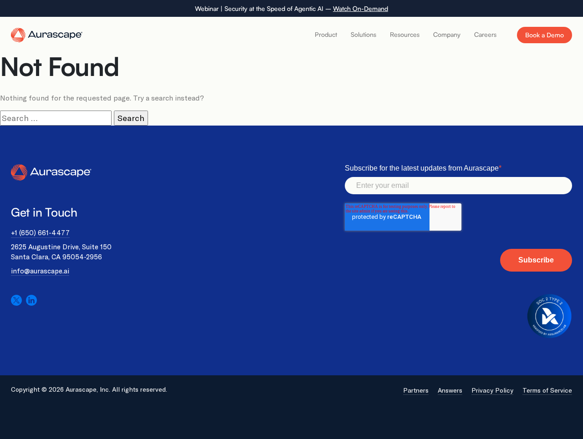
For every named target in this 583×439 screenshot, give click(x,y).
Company (446, 34)
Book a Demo (544, 35)
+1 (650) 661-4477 (40, 232)
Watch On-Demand (360, 8)
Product (326, 34)
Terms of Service (547, 390)
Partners (416, 390)
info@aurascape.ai (40, 271)
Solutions (363, 34)
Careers (485, 34)
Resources (404, 34)
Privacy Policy (492, 390)
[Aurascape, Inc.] (47, 34)
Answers (450, 390)
